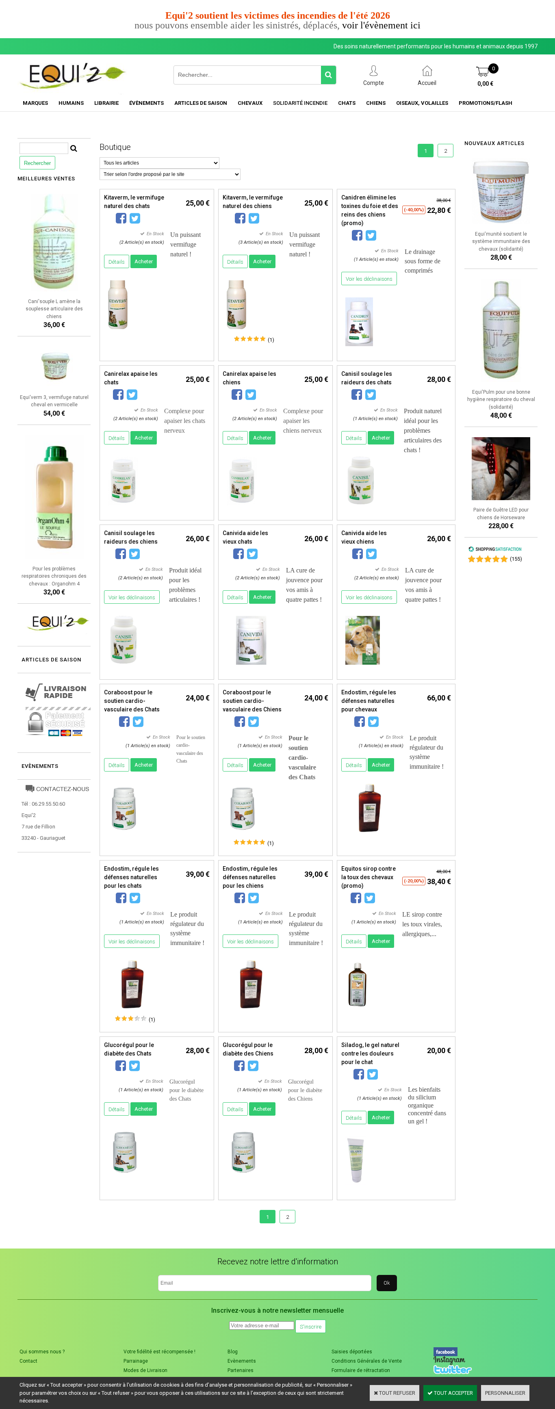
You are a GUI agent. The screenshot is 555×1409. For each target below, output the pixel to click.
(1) (271, 340)
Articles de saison (200, 103)
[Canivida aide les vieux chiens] (362, 667)
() (516, 559)
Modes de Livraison (145, 1370)
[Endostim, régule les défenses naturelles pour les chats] (132, 1011)
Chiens (376, 103)
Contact (28, 1361)
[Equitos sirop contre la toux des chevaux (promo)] (357, 1011)
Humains (71, 103)
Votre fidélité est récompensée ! (159, 1352)
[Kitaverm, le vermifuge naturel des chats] (118, 331)
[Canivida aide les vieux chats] (251, 667)
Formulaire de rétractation (361, 1370)
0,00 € (485, 83)
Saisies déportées (352, 1352)
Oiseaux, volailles (422, 103)
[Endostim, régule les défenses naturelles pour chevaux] (369, 835)
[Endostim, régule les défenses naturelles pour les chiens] (251, 1011)
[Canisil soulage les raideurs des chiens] (122, 667)
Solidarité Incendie (300, 103)
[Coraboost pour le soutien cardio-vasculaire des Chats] (124, 835)
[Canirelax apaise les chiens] (242, 508)
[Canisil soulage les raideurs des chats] (360, 508)
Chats (347, 103)
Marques (35, 103)
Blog (233, 1352)
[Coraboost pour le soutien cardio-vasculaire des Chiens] (242, 835)
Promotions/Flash (485, 103)
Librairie (106, 103)
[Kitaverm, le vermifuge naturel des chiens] (236, 331)
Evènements (40, 766)
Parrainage (136, 1361)
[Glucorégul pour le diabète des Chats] (124, 1179)
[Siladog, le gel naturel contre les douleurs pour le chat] (355, 1187)
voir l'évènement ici (381, 25)
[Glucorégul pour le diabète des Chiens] (243, 1179)
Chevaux (250, 103)
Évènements (146, 103)
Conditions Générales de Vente (367, 1361)
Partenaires (241, 1370)
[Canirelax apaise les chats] (123, 508)
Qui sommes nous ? (42, 1352)
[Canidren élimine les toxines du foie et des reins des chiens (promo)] (359, 348)
